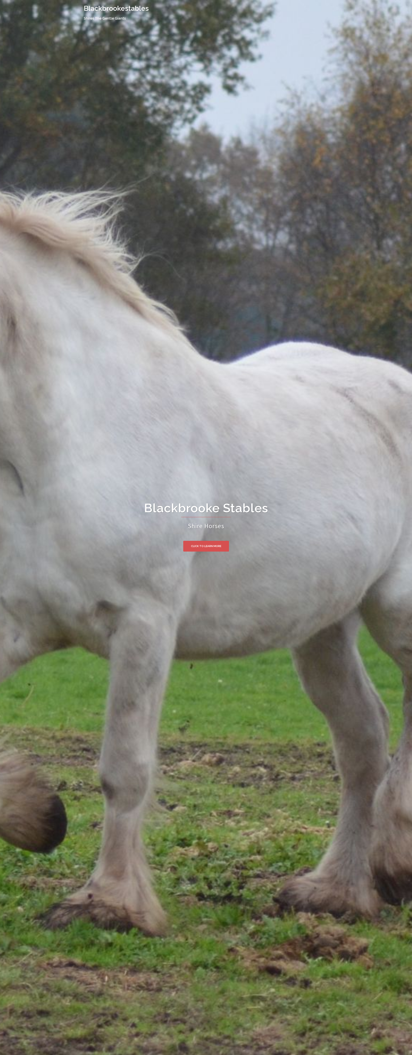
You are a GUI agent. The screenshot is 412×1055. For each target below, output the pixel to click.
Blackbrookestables (116, 8)
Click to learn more (206, 546)
